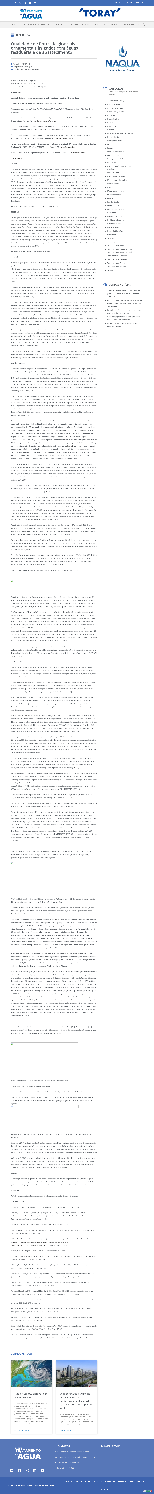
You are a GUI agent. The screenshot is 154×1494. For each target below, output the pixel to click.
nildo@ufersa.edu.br (68, 147)
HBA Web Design (48, 1485)
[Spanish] (150, 1490)
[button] (56, 13)
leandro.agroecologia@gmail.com (45, 121)
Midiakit (130, 3)
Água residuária (22, 69)
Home (14, 25)
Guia (96, 1481)
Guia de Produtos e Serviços (36, 25)
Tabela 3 (22, 677)
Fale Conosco (130, 25)
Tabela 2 (47, 492)
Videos (131, 1481)
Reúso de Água (27, 67)
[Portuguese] (147, 1490)
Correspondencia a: (17, 158)
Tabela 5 (57, 919)
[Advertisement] (122, 350)
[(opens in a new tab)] (100, 13)
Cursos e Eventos (78, 25)
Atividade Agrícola (34, 69)
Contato (139, 3)
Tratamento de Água (18, 1485)
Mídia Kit (104, 1490)
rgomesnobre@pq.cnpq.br (64, 138)
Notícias (59, 25)
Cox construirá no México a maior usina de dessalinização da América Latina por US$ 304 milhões (124, 303)
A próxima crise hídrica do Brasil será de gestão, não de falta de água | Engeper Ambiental (123, 294)
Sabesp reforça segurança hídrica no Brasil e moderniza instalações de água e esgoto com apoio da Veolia (76, 1401)
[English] (144, 1490)
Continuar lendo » (21, 1430)
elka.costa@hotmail (78, 153)
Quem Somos (118, 3)
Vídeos (114, 25)
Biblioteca (100, 25)
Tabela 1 (70, 446)
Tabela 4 (75, 768)
